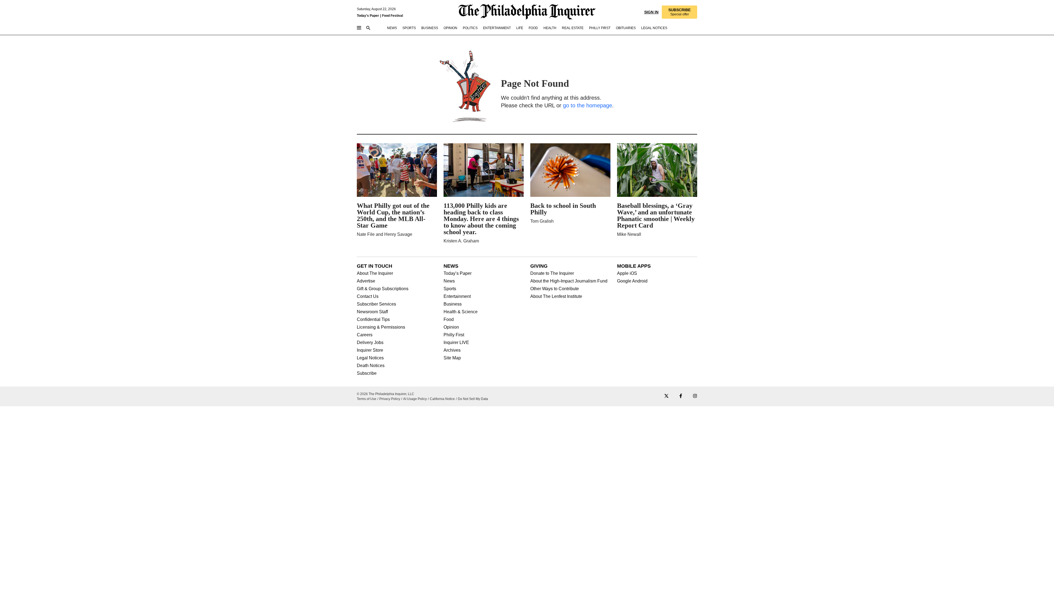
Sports (450, 289)
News (449, 281)
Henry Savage (398, 234)
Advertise (366, 281)
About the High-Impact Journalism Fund (568, 281)
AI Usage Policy (415, 399)
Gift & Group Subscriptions (382, 289)
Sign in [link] (651, 12)
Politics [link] (470, 28)
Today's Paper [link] (368, 16)
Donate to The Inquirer (552, 273)
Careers (364, 335)
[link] (679, 12)
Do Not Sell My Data (473, 399)
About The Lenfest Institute (556, 296)
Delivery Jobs (370, 342)
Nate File (366, 234)
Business (453, 304)
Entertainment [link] (497, 28)
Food (449, 319)
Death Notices (371, 365)
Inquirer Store (370, 350)
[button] (679, 12)
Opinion (451, 327)
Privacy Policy (389, 399)
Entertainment (457, 296)
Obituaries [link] (626, 28)
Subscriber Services (376, 304)
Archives (452, 350)
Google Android (632, 281)
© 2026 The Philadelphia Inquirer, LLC (385, 394)
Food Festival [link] (392, 16)
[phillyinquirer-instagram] (695, 396)
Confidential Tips (373, 319)
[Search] (368, 28)
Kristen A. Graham (461, 241)
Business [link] (429, 28)
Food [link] (533, 28)
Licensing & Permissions (381, 327)
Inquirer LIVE (456, 342)
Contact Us (368, 296)
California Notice (442, 399)
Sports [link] (409, 28)
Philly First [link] (599, 28)
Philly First (454, 335)
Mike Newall (629, 234)
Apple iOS (627, 273)
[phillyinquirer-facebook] (681, 396)
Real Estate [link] (573, 28)
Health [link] (549, 28)
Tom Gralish (542, 221)
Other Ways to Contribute (554, 289)
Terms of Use (366, 399)
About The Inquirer (375, 273)
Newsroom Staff (372, 312)
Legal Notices (370, 358)
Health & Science (461, 312)
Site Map (452, 358)
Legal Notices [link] (654, 28)
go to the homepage (587, 105)
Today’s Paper (458, 273)
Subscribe (367, 373)
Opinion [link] (450, 28)
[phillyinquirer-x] (666, 396)
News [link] (392, 28)
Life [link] (519, 28)
